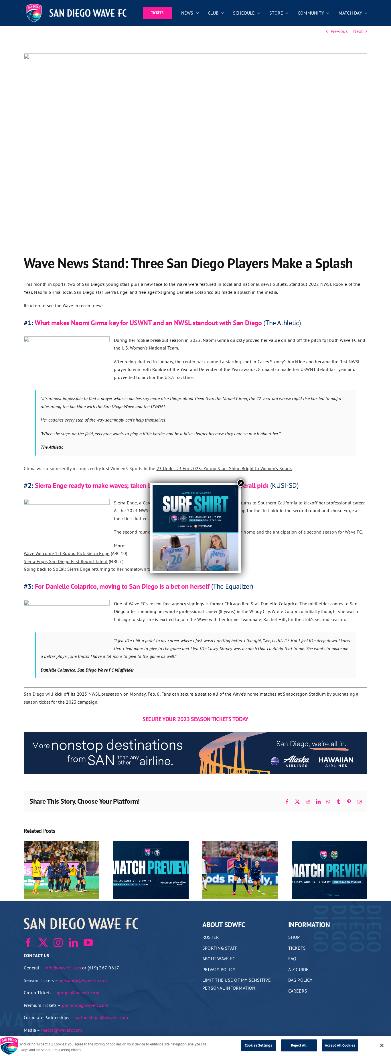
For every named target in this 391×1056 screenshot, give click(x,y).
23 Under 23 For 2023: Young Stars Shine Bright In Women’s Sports (224, 468)
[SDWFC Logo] (76, 5)
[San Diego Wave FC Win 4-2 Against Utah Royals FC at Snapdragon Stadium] (61, 844)
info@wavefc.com (62, 968)
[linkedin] (73, 942)
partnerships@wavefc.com (101, 1017)
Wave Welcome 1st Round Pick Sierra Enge (66, 553)
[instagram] (58, 942)
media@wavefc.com (61, 1030)
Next (358, 31)
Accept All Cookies (340, 1045)
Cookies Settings (258, 1045)
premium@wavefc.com (85, 1005)
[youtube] (88, 942)
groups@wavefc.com (78, 992)
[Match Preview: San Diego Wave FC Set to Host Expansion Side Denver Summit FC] (329, 844)
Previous (339, 31)
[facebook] (28, 942)
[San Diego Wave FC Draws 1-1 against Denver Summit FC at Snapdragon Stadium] (240, 844)
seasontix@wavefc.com (83, 980)
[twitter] (43, 942)
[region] (195, 1046)
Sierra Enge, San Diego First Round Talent (66, 561)
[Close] (382, 1045)
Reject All (299, 1045)
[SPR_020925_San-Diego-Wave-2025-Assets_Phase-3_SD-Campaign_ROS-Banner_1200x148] (195, 735)
